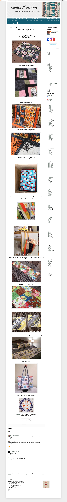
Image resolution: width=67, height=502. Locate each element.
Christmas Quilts (50, 168)
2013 (48, 89)
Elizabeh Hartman (50, 177)
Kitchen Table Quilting (51, 100)
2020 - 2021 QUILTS (55, 20)
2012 (48, 90)
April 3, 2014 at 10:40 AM (15, 435)
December (50, 66)
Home (26, 474)
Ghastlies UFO (49, 189)
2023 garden (49, 123)
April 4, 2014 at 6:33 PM (17, 451)
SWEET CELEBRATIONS (52, 18)
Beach (48, 146)
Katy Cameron (12, 451)
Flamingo (49, 182)
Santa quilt (49, 244)
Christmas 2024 (50, 164)
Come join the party (20, 414)
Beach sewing (49, 147)
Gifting (48, 190)
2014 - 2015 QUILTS (23, 20)
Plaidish (49, 222)
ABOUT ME (14, 18)
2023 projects (49, 124)
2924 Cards (49, 139)
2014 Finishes (49, 105)
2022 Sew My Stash (50, 120)
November (50, 67)
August (50, 70)
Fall (48, 180)
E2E (48, 175)
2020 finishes (49, 112)
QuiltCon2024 (49, 238)
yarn (48, 273)
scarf (48, 245)
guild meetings (50, 194)
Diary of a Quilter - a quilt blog (52, 96)
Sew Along (49, 249)
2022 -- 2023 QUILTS (12, 23)
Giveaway (49, 191)
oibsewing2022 (50, 217)
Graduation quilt (50, 192)
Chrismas (49, 161)
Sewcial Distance (50, 252)
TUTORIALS (42, 18)
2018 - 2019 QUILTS (44, 20)
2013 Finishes (49, 104)
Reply (11, 438)
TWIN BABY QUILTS (51, 82)
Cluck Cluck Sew (50, 99)
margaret (11, 441)
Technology (49, 261)
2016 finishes (49, 107)
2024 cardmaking (50, 126)
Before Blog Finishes (50, 148)
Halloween (49, 195)
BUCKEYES (49, 155)
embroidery (49, 178)
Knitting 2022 (49, 206)
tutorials (49, 263)
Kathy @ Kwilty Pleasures (54, 31)
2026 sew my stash (50, 138)
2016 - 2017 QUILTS (34, 20)
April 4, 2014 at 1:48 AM (16, 441)
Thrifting (49, 262)
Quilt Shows (49, 236)
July (49, 71)
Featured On (49, 181)
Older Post (43, 474)
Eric (48, 179)
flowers (49, 183)
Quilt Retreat (49, 234)
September (50, 69)
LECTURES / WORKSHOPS (24, 18)
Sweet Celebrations (50, 258)
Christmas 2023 (50, 163)
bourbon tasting (50, 154)
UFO (48, 264)
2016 (48, 63)
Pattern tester (49, 218)
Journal (49, 203)
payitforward (49, 219)
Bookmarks (49, 153)
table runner (49, 259)
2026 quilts (49, 137)
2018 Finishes (49, 109)
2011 (48, 91)
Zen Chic (49, 275)
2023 (48, 55)
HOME (9, 18)
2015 (48, 64)
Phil (48, 220)
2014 (48, 65)
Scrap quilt (49, 246)
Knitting (49, 205)
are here (32, 29)
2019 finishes (49, 111)
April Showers (49, 141)
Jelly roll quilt (49, 202)
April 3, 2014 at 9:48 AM (17, 430)
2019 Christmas (50, 110)
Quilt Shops (49, 235)
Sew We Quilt (49, 251)
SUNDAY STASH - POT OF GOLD (53, 83)
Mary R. (11, 435)
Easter (48, 176)
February (50, 86)
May (49, 73)
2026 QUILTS (32, 23)
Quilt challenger (50, 230)
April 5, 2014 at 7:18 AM (15, 457)
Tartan (48, 260)
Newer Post (9, 474)
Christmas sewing (50, 169)
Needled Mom (12, 430)
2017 (48, 62)
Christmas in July (50, 167)
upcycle (49, 266)
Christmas (49, 162)
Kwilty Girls (49, 207)
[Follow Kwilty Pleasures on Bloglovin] (53, 43)
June (49, 72)
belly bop (49, 149)
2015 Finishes (49, 106)
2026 (48, 52)
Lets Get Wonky (50, 208)
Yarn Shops (49, 274)
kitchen (49, 204)
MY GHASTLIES (35, 18)
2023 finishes (49, 122)
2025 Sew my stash (50, 134)
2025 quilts (49, 132)
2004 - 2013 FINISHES (12, 20)
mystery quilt (49, 216)
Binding (49, 150)
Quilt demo (49, 233)
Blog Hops (49, 152)
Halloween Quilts (50, 196)
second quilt (49, 248)
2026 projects (49, 136)
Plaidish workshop (50, 223)
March (49, 85)
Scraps (49, 247)
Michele (11, 457)
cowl (48, 174)
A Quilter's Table (50, 95)
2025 (48, 53)
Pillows (49, 221)
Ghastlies (49, 188)
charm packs (49, 160)
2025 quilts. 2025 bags (51, 133)
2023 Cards (49, 121)
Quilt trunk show (50, 237)
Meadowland (49, 210)
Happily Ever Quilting (50, 197)
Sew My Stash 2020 (50, 250)
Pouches (49, 224)
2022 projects (49, 119)
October (50, 68)
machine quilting (50, 209)
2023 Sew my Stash (50, 125)
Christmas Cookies (50, 165)
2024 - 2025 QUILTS (22, 23)
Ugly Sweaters (49, 265)
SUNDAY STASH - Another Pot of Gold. (53, 81)
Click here (23, 199)
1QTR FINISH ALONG (51, 84)
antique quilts (49, 140)
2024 (48, 54)
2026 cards (49, 135)
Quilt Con (49, 232)
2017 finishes (49, 108)
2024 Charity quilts (50, 127)
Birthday (49, 151)
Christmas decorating (50, 166)
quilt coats (49, 231)
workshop (49, 272)
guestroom (49, 193)
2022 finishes (49, 118)
